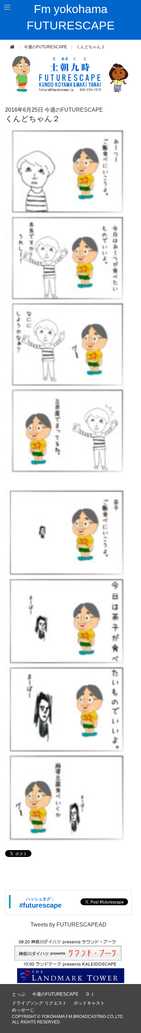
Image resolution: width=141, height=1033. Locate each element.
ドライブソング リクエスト (39, 1003)
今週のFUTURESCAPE (45, 47)
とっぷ (18, 994)
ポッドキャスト (89, 1003)
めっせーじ (23, 1009)
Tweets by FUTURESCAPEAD (68, 925)
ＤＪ (90, 994)
